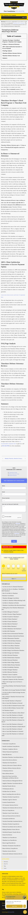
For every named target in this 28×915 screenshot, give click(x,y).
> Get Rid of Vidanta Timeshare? (9, 619)
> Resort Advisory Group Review (10, 848)
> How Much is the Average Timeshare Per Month (14, 690)
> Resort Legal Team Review (8, 843)
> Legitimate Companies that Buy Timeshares (13, 679)
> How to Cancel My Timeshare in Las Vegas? (13, 717)
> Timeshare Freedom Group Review (10, 797)
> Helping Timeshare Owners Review (11, 829)
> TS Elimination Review (8, 788)
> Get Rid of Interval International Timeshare (12, 633)
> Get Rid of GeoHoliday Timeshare (10, 667)
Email (3, 492)
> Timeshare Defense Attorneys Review (11, 768)
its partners (18, 523)
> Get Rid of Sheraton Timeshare (9, 672)
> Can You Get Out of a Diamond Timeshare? (12, 586)
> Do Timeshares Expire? (8, 710)
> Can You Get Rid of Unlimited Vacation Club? (13, 705)
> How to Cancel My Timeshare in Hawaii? (12, 729)
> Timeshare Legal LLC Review (9, 799)
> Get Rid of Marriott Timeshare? (10, 624)
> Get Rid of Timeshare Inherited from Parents (13, 636)
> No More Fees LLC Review (9, 791)
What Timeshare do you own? (9, 573)
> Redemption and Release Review (10, 778)
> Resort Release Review (8, 773)
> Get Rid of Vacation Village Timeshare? (12, 614)
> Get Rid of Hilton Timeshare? (9, 626)
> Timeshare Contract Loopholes (9, 674)
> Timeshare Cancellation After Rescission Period (14, 605)
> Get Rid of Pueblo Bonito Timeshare (11, 657)
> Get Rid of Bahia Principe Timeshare (11, 665)
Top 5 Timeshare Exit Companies (8, 15)
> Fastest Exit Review (7, 834)
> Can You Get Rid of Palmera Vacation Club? (13, 708)
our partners (17, 533)
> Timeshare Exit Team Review (9, 762)
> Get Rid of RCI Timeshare (8, 631)
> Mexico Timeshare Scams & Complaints (12, 677)
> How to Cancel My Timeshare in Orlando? (12, 715)
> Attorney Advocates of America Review (12, 765)
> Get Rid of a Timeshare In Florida (10, 603)
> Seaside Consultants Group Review (11, 746)
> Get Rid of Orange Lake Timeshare (10, 652)
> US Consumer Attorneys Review (10, 805)
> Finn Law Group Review (8, 810)
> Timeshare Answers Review (9, 851)
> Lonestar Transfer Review (8, 802)
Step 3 (13, 568)
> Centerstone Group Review (9, 743)
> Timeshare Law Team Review (9, 837)
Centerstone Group (13, 472)
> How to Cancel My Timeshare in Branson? (12, 724)
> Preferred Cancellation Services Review (12, 826)
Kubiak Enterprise (13, 475)
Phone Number (6, 498)
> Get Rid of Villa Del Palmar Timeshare (11, 640)
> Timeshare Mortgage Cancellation (10, 598)
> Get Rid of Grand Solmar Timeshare (11, 648)
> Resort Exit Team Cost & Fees (9, 776)
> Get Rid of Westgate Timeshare (10, 669)
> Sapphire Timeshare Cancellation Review (12, 783)
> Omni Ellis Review (7, 754)
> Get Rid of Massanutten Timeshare (10, 638)
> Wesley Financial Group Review (10, 751)
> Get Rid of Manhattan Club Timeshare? (11, 628)
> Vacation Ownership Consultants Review (12, 821)
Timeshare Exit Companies (19, 23)
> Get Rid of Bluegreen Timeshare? (10, 612)
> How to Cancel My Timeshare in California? (13, 733)
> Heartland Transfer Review (9, 786)
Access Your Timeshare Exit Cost (24, 569)
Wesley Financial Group (14, 473)
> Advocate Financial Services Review (11, 816)
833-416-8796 (20, 11)
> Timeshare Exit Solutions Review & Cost (12, 807)
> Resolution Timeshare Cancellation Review (12, 757)
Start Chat (14, 906)
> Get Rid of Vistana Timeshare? (9, 621)
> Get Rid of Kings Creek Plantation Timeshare (13, 650)
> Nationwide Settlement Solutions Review (12, 853)
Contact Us (4, 909)
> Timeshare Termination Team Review (11, 845)
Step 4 (18, 568)
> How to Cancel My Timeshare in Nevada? (12, 703)
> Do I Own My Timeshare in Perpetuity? (11, 700)
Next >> (14, 578)
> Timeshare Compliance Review (10, 749)
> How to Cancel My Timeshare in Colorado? (12, 731)
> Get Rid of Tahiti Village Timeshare (11, 662)
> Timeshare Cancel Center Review (10, 813)
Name (3, 485)
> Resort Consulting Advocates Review (11, 794)
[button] (23, 17)
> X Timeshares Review (7, 770)
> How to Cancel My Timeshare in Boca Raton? (13, 712)
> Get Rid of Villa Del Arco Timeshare (11, 643)
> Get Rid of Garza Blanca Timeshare (11, 645)
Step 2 (8, 568)
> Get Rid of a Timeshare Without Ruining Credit (13, 600)
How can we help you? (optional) (10, 504)
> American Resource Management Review (12, 780)
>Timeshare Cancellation (8, 595)
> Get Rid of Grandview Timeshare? (10, 616)
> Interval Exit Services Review (9, 760)
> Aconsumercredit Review (8, 818)
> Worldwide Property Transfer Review (11, 832)
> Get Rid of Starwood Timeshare (10, 660)
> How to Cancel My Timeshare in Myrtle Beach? (13, 726)
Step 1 (3, 568)
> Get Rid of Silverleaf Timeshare (10, 655)
